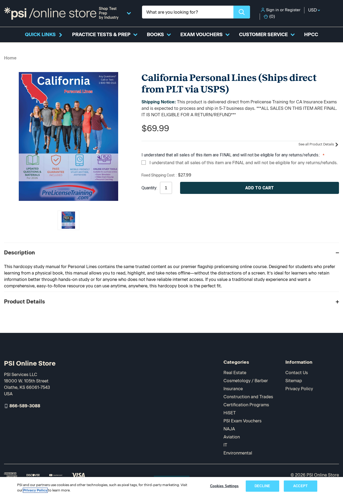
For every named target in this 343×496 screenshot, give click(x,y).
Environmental (237, 453)
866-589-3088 (24, 405)
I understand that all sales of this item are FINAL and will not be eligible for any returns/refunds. (244, 162)
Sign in (272, 9)
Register (292, 9)
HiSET (229, 412)
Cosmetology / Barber (245, 380)
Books (155, 34)
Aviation (231, 436)
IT (225, 445)
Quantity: (149, 188)
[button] (171, 252)
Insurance (233, 388)
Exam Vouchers (201, 34)
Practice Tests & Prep (101, 34)
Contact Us (296, 372)
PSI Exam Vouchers (242, 420)
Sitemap (293, 380)
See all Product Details (317, 144)
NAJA (229, 428)
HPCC (311, 34)
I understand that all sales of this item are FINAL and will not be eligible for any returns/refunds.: (231, 155)
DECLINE (262, 486)
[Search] (241, 12)
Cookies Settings (224, 486)
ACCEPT (300, 486)
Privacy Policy (299, 388)
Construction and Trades (248, 396)
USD (313, 10)
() (272, 16)
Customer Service (263, 34)
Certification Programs (246, 404)
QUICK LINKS (40, 34)
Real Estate (234, 372)
